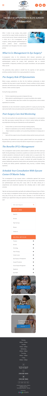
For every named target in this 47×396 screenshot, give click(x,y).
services (15, 244)
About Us (15, 214)
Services (15, 218)
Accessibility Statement (21, 388)
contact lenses (16, 255)
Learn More (22, 287)
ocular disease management (19, 265)
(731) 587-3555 (23, 373)
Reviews (15, 227)
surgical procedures (17, 262)
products (15, 241)
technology (15, 248)
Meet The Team (16, 222)
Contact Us (15, 231)
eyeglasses (15, 269)
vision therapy (16, 251)
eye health (15, 272)
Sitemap (28, 388)
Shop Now (23, 326)
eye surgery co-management (19, 258)
